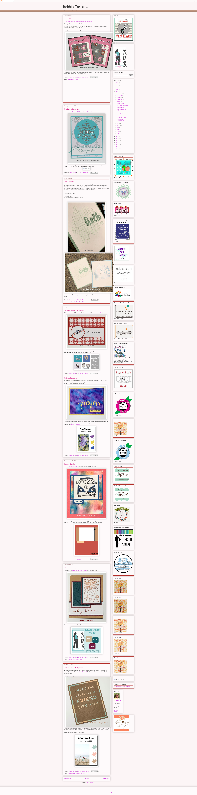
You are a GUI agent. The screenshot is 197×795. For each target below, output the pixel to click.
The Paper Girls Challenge (80, 301)
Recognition (75, 11)
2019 (117, 136)
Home (87, 778)
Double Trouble (69, 19)
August (119, 101)
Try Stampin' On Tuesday (72, 466)
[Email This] (91, 77)
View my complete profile (116, 710)
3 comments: (85, 77)
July (118, 123)
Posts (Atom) (90, 782)
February (119, 133)
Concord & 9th (79, 773)
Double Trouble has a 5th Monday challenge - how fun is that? (78, 21)
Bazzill (69, 79)
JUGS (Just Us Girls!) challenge (79, 570)
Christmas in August (71, 568)
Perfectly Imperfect (70, 378)
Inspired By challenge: (102, 312)
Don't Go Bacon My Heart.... (74, 310)
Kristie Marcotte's (83, 671)
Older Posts (106, 778)
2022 (117, 87)
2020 (117, 91)
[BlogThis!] (92, 77)
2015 (117, 144)
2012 (117, 151)
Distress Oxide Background (73, 668)
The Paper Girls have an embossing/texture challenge (76, 184)
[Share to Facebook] (95, 77)
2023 (117, 85)
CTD (84, 773)
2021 (117, 89)
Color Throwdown (71, 773)
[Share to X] (94, 77)
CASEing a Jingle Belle (72, 109)
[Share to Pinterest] (97, 77)
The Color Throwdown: (76, 424)
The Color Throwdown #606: (82, 676)
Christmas (70, 659)
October (119, 97)
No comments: (85, 299)
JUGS (74, 659)
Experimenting (69, 181)
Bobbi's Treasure (75, 6)
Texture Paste (71, 301)
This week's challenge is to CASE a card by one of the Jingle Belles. (80, 111)
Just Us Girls (79, 659)
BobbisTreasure (118, 701)
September (120, 99)
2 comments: (85, 172)
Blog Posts (66, 11)
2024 (117, 82)
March (118, 131)
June (118, 125)
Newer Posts (67, 778)
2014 (117, 146)
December (119, 93)
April (118, 129)
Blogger (111, 792)
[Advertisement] (86, 91)
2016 (117, 142)
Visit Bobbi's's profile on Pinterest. (122, 686)
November (119, 95)
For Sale (82, 11)
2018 (117, 138)
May (118, 127)
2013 (117, 149)
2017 (117, 140)
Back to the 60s (69, 464)
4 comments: (85, 373)
